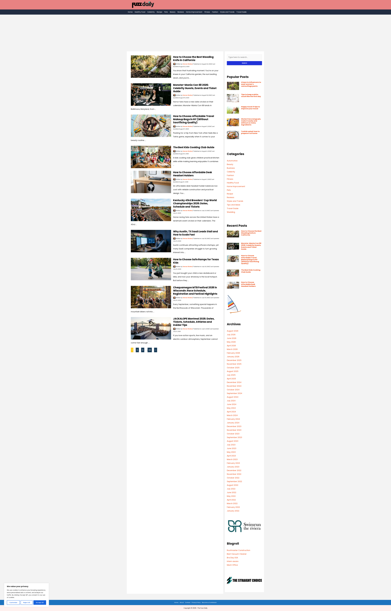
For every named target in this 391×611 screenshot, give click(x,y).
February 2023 (233, 463)
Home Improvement (194, 12)
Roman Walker (188, 64)
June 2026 (231, 338)
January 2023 (233, 466)
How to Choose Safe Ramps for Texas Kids (196, 261)
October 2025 (233, 367)
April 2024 (231, 411)
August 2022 (232, 485)
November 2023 (234, 430)
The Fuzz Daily (202, 608)
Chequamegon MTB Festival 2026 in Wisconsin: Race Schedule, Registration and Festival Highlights (195, 290)
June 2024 (231, 404)
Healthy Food (140, 12)
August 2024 (232, 397)
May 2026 (231, 342)
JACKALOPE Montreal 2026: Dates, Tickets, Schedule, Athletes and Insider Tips (194, 322)
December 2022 (234, 470)
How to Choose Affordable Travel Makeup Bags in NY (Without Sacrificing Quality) (193, 119)
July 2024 (231, 400)
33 (150, 350)
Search (244, 63)
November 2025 (234, 364)
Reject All (26, 603)
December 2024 (234, 382)
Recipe (159, 12)
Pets (166, 12)
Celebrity (151, 12)
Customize (13, 603)
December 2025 (234, 360)
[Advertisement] (195, 30)
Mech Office (232, 565)
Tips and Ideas (233, 204)
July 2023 (231, 444)
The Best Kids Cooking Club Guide (193, 147)
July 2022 (231, 488)
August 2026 (232, 331)
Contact (187, 602)
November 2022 (234, 474)
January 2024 (233, 422)
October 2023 (233, 433)
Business (231, 168)
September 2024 (234, 393)
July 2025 (231, 375)
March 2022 (232, 503)
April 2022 (231, 500)
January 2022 (233, 511)
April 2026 (231, 345)
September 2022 (234, 481)
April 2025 (231, 378)
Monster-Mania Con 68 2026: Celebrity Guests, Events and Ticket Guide (194, 88)
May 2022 (231, 496)
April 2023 (231, 455)
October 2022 (233, 477)
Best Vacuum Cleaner (237, 554)
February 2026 (233, 353)
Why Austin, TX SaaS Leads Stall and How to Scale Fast (195, 233)
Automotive (232, 160)
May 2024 (231, 408)
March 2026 (232, 349)
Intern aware (232, 561)
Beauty (172, 12)
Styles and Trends (227, 12)
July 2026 (231, 334)
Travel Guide (241, 12)
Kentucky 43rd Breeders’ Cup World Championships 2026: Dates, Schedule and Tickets (195, 203)
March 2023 (232, 459)
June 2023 (231, 448)
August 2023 (232, 441)
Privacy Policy (196, 602)
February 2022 (233, 507)
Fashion (215, 12)
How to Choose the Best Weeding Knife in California (193, 58)
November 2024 (234, 386)
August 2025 (232, 371)
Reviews (180, 12)
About (182, 602)
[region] (26, 595)
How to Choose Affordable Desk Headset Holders (192, 174)
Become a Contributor (209, 602)
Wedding (231, 212)
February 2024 (233, 419)
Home (130, 12)
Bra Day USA (232, 557)
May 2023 (231, 452)
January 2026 (233, 356)
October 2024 (233, 389)
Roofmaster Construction (238, 550)
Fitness (207, 12)
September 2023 (234, 437)
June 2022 (231, 492)
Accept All (40, 603)
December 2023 (234, 426)
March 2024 (232, 415)
